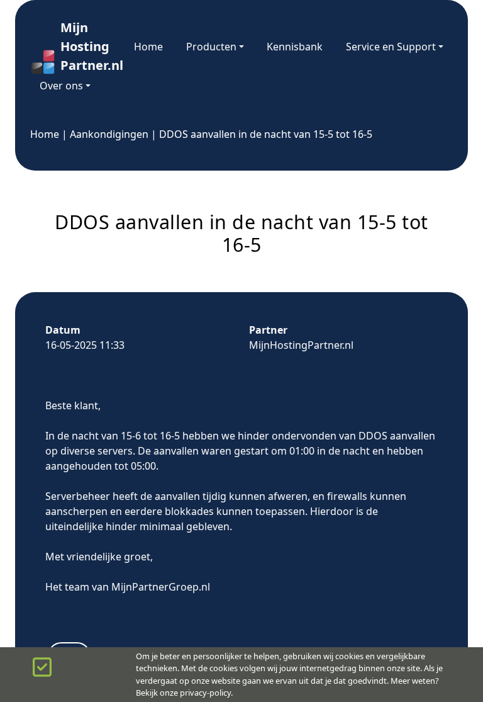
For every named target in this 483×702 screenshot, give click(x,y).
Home (148, 47)
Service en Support (391, 47)
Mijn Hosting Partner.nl (85, 46)
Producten (211, 47)
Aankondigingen (109, 134)
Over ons (61, 86)
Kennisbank (295, 47)
